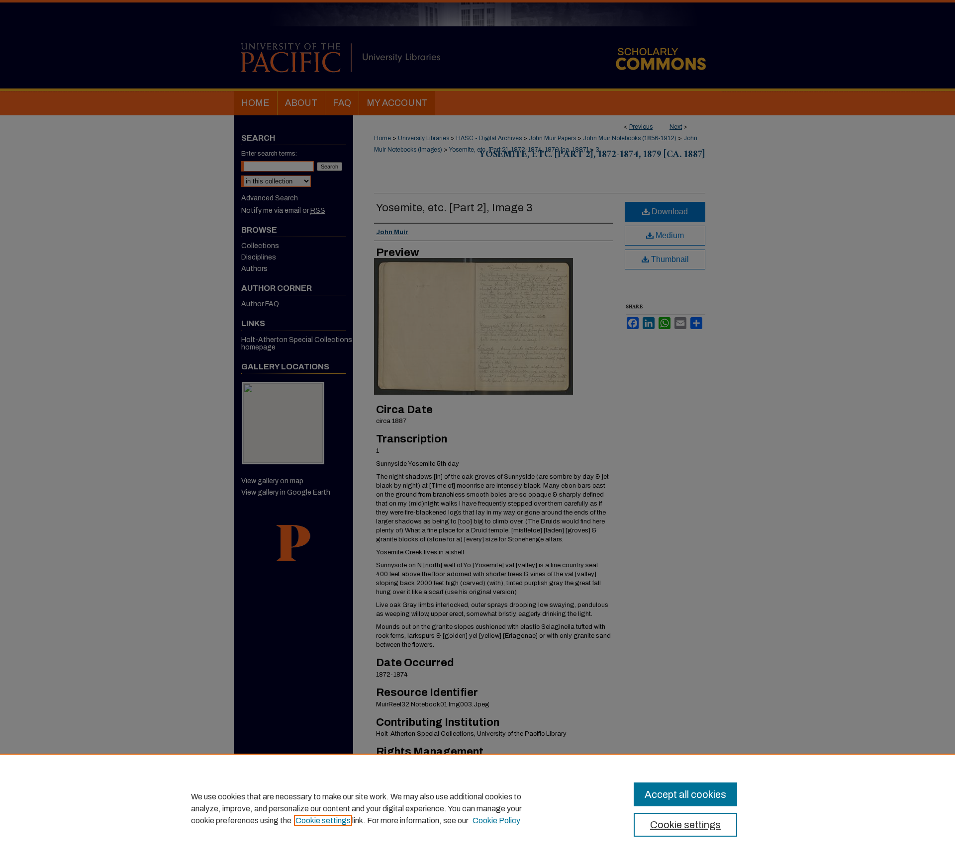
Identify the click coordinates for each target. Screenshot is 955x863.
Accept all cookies (685, 794)
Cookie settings (323, 820)
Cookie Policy (496, 820)
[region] (477, 808)
